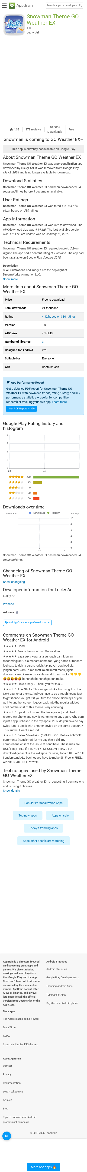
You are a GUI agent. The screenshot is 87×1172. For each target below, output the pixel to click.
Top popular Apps (56, 994)
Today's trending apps (43, 828)
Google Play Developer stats (62, 977)
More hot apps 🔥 (43, 1167)
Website (8, 604)
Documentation (12, 1083)
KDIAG (6, 1035)
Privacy (7, 1074)
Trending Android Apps (59, 986)
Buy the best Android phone (62, 1003)
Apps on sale (60, 815)
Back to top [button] (77, 1138)
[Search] (80, 6)
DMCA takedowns (13, 1091)
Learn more (59, 402)
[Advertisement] (43, 80)
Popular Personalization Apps (43, 802)
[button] (43, 612)
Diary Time (9, 1027)
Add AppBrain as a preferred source (28, 622)
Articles (7, 1100)
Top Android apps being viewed (21, 1018)
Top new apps (28, 815)
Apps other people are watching (43, 840)
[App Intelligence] (6, 1136)
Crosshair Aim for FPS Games (20, 1044)
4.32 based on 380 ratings (59, 316)
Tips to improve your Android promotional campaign (19, 1120)
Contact (7, 1065)
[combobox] (61, 5)
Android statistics (56, 969)
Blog (5, 1108)
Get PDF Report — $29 (22, 408)
